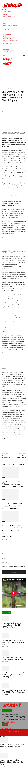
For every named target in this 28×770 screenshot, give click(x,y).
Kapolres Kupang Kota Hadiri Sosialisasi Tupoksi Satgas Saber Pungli (12, 762)
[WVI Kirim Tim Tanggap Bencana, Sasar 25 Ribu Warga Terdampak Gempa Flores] (14, 685)
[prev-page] (2, 533)
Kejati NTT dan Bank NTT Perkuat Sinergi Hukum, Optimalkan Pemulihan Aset (12, 484)
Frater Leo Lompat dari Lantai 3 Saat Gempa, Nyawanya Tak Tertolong (13, 675)
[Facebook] (3, 11)
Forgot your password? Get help (11, 40)
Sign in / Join (7, 19)
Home (3, 88)
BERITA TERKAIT (7, 465)
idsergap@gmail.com (11, 722)
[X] (13, 11)
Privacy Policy (6, 41)
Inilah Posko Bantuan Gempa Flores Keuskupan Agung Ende (12, 658)
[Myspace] (8, 11)
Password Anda (7, 34)
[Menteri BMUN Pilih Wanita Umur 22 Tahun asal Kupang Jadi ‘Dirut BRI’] (14, 740)
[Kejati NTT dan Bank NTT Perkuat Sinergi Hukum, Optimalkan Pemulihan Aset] (14, 472)
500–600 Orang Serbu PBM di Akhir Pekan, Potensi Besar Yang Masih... (13, 642)
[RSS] (10, 11)
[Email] (25, 106)
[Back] (3, 22)
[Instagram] (5, 11)
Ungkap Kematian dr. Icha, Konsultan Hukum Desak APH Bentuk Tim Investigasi (13, 528)
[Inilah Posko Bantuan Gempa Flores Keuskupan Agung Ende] (14, 653)
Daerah (7, 88)
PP (13, 731)
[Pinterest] (9, 11)
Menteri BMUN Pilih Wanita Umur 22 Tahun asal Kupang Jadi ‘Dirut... (13, 746)
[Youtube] (14, 11)
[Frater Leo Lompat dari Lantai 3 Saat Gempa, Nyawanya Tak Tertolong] (14, 668)
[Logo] (7, 61)
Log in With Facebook (8, 38)
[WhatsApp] (18, 106)
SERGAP (7, 103)
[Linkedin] (7, 11)
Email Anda (6, 49)
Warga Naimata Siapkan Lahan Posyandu (8, 456)
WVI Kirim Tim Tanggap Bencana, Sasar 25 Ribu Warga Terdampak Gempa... (13, 692)
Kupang (12, 88)
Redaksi (17, 731)
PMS (10, 731)
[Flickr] (4, 11)
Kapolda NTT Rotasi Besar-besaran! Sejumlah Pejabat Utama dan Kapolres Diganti (12, 506)
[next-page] (3, 533)
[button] (4, 56)
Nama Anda (6, 29)
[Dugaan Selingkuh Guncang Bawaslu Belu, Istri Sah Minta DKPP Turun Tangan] (14, 618)
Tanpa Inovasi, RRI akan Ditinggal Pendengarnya (20, 456)
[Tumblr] (11, 11)
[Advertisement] (14, 72)
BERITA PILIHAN (18, 465)
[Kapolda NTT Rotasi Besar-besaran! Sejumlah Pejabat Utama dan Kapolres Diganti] (14, 494)
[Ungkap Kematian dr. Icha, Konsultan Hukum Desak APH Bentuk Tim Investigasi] (14, 516)
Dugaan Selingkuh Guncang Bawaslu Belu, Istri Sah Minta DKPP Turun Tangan (12, 625)
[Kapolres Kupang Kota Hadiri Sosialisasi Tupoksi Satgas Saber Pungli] (14, 755)
